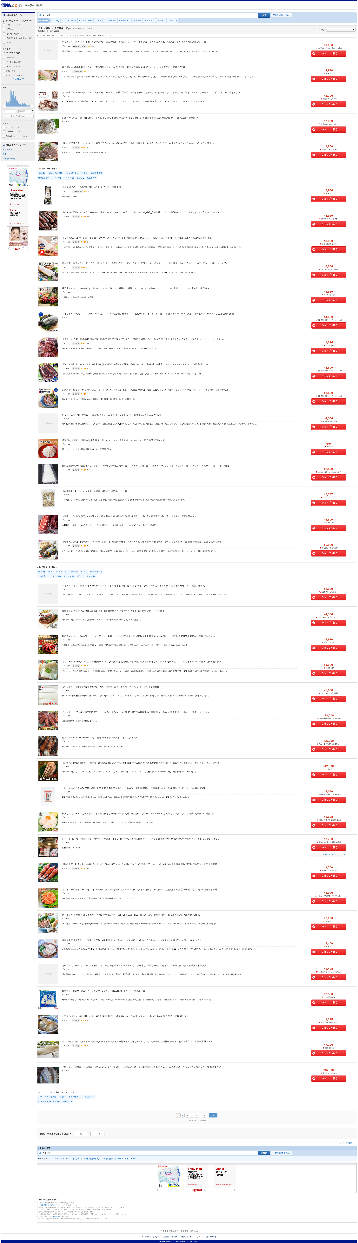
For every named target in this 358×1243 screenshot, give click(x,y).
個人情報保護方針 (170, 1237)
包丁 (10, 29)
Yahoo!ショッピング (16, 136)
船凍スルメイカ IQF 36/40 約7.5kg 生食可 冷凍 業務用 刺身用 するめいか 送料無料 (101, 737)
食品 (10, 57)
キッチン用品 (13, 62)
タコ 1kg (55, 20)
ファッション (13, 66)
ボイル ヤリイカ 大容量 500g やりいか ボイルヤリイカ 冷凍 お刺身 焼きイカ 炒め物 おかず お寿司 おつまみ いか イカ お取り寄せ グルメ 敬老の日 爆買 (133, 585)
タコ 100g (137, 20)
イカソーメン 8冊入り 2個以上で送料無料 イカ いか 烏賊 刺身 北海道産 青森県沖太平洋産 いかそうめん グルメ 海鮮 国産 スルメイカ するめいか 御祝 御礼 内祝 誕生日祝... (142, 661)
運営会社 (145, 1237)
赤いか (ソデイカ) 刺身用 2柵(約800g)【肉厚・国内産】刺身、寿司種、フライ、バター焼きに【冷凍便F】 (112, 687)
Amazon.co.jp (13, 132)
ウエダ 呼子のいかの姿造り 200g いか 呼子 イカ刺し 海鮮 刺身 (91, 187)
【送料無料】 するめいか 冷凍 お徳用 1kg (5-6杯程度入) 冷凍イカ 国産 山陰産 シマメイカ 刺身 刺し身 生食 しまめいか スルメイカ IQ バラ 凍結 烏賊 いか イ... (136, 364)
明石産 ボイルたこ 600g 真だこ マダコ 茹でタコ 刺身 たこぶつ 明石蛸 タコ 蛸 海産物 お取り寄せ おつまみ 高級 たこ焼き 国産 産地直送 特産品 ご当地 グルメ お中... (139, 636)
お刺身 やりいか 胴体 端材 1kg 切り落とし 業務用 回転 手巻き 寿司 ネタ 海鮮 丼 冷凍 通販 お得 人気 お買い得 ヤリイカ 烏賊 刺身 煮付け (126, 1016)
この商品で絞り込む (328, 854)
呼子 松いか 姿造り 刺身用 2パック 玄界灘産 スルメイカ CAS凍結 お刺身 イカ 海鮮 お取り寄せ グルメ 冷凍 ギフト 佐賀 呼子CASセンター (127, 67)
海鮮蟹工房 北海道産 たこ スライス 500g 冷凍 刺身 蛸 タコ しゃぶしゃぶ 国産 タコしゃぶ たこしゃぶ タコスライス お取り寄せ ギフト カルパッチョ (132, 940)
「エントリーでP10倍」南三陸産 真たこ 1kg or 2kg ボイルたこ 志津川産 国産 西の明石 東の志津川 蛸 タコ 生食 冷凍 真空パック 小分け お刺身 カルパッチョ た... (138, 712)
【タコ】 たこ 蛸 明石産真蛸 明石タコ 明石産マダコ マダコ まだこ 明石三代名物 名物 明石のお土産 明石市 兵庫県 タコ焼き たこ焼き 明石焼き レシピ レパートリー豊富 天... (143, 339)
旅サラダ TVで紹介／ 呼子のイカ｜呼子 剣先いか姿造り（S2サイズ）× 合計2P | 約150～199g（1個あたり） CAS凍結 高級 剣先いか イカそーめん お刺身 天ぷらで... (145, 263)
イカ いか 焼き (51, 1097)
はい (81, 1134)
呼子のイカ (67, 1101)
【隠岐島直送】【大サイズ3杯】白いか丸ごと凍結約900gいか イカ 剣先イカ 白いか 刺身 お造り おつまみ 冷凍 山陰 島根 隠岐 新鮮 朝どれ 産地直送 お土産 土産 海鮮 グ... (142, 864)
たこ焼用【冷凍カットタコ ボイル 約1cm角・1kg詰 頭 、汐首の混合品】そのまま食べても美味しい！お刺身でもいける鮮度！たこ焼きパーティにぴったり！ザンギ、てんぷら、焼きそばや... (151, 92)
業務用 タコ (89, 1097)
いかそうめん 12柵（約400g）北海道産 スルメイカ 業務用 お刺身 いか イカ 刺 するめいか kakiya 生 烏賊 (111, 415)
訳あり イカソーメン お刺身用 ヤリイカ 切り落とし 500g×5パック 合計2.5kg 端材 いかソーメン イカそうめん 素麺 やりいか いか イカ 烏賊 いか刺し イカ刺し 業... (138, 813)
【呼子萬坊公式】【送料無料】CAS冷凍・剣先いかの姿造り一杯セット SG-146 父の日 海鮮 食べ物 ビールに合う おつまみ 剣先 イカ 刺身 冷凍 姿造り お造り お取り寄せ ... (143, 541)
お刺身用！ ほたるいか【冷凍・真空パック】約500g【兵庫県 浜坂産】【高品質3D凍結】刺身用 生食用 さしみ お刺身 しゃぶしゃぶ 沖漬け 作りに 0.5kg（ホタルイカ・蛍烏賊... (145, 389)
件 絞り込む (18, 116)
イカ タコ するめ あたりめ (49, 1101)
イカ (40, 1097)
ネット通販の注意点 (55, 1216)
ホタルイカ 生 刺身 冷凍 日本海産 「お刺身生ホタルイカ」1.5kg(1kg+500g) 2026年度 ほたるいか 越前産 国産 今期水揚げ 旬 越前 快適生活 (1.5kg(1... (132, 915)
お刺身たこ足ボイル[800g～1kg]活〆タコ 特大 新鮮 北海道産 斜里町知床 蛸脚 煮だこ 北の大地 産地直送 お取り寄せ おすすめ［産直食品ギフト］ (130, 516)
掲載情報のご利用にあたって (51, 1205)
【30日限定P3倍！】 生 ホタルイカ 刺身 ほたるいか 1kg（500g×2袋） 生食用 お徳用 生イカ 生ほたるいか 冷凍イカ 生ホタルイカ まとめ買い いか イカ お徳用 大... (139, 143)
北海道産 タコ (124, 20)
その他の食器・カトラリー (19, 38)
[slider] (4, 106)
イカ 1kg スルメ (75, 1097)
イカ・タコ (13, 25)
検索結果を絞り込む (282, 15)
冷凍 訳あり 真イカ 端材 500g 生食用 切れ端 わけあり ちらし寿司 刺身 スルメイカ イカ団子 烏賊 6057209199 (113, 440)
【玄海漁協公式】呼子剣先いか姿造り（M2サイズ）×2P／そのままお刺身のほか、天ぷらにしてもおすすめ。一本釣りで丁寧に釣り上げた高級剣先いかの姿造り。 (139, 237)
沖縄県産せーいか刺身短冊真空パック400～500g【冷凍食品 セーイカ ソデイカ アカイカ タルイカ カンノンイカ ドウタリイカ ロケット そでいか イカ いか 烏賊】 (146, 465)
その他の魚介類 (14, 34)
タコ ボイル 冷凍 (69, 20)
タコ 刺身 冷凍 (110, 20)
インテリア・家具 (15, 75)
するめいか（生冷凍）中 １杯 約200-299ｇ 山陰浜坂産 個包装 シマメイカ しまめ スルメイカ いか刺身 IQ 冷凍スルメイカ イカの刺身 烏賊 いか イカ (134, 42)
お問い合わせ (210, 1237)
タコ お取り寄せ (85, 20)
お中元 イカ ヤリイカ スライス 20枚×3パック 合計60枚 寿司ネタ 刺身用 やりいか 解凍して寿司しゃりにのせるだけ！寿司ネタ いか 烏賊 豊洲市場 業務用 (134, 965)
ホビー (10, 71)
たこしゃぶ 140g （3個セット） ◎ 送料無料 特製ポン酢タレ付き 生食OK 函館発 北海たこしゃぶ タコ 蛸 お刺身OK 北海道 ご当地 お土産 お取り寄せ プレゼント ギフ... (140, 839)
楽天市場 (12, 127)
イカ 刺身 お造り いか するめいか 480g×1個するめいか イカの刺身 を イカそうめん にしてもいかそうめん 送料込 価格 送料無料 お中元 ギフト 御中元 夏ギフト (137, 1041)
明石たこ (161, 20)
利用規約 (155, 1237)
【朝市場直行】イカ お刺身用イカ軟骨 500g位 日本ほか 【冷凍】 (95, 491)
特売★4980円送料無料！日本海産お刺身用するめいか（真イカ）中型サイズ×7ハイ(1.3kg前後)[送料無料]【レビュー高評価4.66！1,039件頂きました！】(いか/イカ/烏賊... (141, 212)
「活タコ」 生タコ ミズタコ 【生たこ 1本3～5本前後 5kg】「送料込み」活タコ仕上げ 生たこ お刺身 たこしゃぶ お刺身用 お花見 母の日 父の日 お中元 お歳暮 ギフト (142, 1067)
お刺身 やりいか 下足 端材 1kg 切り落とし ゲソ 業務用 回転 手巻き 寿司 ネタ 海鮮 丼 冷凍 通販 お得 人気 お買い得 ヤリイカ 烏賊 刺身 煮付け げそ (131, 118)
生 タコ (98, 20)
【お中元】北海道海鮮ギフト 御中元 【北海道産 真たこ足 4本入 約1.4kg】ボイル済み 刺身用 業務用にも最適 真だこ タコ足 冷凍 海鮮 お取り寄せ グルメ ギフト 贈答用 (140, 763)
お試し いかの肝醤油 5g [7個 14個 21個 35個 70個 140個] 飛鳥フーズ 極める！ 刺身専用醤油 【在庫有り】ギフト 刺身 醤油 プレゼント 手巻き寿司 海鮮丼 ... (135, 788)
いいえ (97, 1134)
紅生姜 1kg (172, 20)
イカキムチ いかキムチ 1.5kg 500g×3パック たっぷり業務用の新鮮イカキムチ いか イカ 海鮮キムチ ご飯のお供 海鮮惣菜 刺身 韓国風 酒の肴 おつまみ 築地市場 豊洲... (140, 889)
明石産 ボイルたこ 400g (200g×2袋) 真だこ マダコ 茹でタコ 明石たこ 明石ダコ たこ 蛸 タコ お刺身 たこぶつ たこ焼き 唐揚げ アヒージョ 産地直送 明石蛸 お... (136, 288)
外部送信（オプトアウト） (191, 1237)
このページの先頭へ (346, 1143)
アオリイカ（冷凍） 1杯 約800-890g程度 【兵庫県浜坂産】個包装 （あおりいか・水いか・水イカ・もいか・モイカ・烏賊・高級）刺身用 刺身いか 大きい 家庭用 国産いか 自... (149, 313)
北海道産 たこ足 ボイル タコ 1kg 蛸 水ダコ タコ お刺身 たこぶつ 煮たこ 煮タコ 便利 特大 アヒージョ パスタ (113, 611)
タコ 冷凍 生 (149, 20)
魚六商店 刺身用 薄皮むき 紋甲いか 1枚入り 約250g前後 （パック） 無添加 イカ (103, 991)
